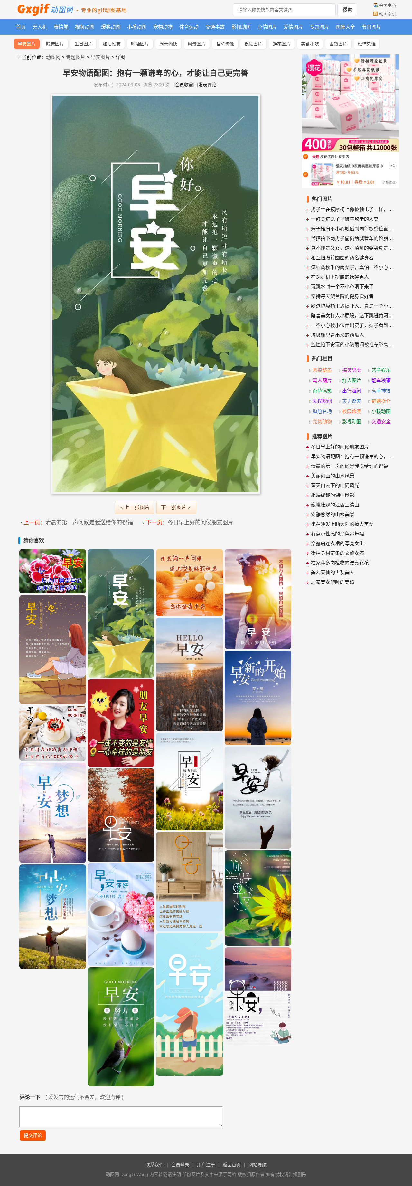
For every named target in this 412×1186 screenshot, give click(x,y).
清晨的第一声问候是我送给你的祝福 (89, 522)
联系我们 (154, 1164)
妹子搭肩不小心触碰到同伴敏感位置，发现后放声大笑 (353, 228)
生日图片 (83, 43)
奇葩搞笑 (322, 390)
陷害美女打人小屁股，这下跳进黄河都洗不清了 (353, 315)
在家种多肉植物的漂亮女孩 (340, 562)
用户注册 (206, 1164)
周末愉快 (168, 43)
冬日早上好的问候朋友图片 (200, 522)
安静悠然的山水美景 (332, 514)
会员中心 (387, 5)
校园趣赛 (351, 411)
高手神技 (381, 390)
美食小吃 (310, 43)
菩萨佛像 (225, 43)
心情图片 (267, 27)
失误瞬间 (322, 401)
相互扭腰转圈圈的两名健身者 (342, 257)
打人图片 (351, 380)
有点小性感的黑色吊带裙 (337, 533)
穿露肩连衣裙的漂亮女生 (337, 543)
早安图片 (27, 43)
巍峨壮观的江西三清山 (335, 504)
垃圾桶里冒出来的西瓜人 (337, 335)
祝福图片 (253, 43)
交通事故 (215, 27)
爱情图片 (293, 27)
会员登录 (180, 1164)
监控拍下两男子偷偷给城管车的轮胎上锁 (353, 238)
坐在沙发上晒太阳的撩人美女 (342, 524)
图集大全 (345, 27)
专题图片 (319, 27)
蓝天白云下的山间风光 (335, 485)
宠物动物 (163, 27)
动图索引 (387, 13)
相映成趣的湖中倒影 (332, 495)
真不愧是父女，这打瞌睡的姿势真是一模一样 (353, 248)
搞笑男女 (351, 370)
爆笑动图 (110, 27)
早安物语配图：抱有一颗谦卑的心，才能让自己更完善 (353, 456)
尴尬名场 (322, 411)
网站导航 (257, 1164)
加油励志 (112, 43)
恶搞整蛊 (322, 370)
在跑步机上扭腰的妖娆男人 (340, 277)
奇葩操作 (381, 401)
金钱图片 (338, 43)
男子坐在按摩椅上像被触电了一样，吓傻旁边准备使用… (353, 209)
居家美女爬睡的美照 (332, 582)
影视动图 (241, 27)
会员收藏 (184, 84)
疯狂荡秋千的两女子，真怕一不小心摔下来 (353, 267)
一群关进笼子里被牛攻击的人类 (345, 219)
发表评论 (207, 84)
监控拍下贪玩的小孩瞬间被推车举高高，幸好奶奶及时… (353, 344)
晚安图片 (55, 43)
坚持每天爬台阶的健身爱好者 (342, 296)
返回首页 (232, 1164)
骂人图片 (322, 380)
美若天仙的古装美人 (332, 572)
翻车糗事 (381, 380)
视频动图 (84, 27)
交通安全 (381, 421)
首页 (21, 27)
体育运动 (189, 27)
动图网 (53, 57)
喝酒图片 (140, 43)
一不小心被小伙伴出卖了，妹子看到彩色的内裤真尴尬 (353, 325)
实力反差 (351, 401)
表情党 (61, 27)
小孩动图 (136, 27)
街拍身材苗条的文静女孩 (337, 553)
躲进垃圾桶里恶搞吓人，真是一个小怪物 (353, 306)
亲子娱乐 (381, 370)
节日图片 (371, 27)
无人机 (40, 27)
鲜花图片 (282, 43)
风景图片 (197, 43)
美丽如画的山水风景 (332, 475)
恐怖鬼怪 (367, 43)
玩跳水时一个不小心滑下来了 (342, 286)
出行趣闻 (351, 390)
